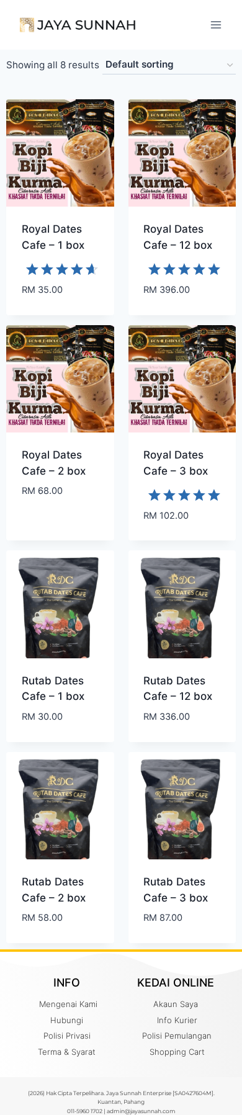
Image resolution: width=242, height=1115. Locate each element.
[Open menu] (215, 24)
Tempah (41, 528)
